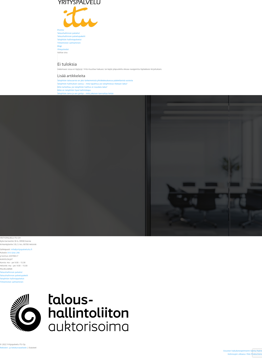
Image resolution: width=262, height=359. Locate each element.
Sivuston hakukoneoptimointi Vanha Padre (242, 350)
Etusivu (60, 30)
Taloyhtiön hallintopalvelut (69, 39)
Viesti (9, 204)
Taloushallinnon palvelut (68, 33)
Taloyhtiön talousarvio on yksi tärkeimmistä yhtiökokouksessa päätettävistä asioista (95, 80)
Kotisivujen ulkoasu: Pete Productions (245, 354)
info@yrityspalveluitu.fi (21, 249)
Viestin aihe (12, 193)
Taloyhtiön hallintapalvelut (12, 278)
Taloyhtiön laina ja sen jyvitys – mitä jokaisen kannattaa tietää (85, 93)
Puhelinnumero (14, 182)
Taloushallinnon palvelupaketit (71, 36)
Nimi (9, 176)
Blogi (59, 46)
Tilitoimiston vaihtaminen (69, 42)
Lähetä (17, 212)
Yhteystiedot (63, 49)
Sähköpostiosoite (14, 187)
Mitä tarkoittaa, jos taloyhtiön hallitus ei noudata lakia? (82, 87)
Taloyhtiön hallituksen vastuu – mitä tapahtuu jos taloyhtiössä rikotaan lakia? (92, 83)
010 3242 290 (14, 252)
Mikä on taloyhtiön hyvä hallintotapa (74, 90)
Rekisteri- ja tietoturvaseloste (13, 347)
